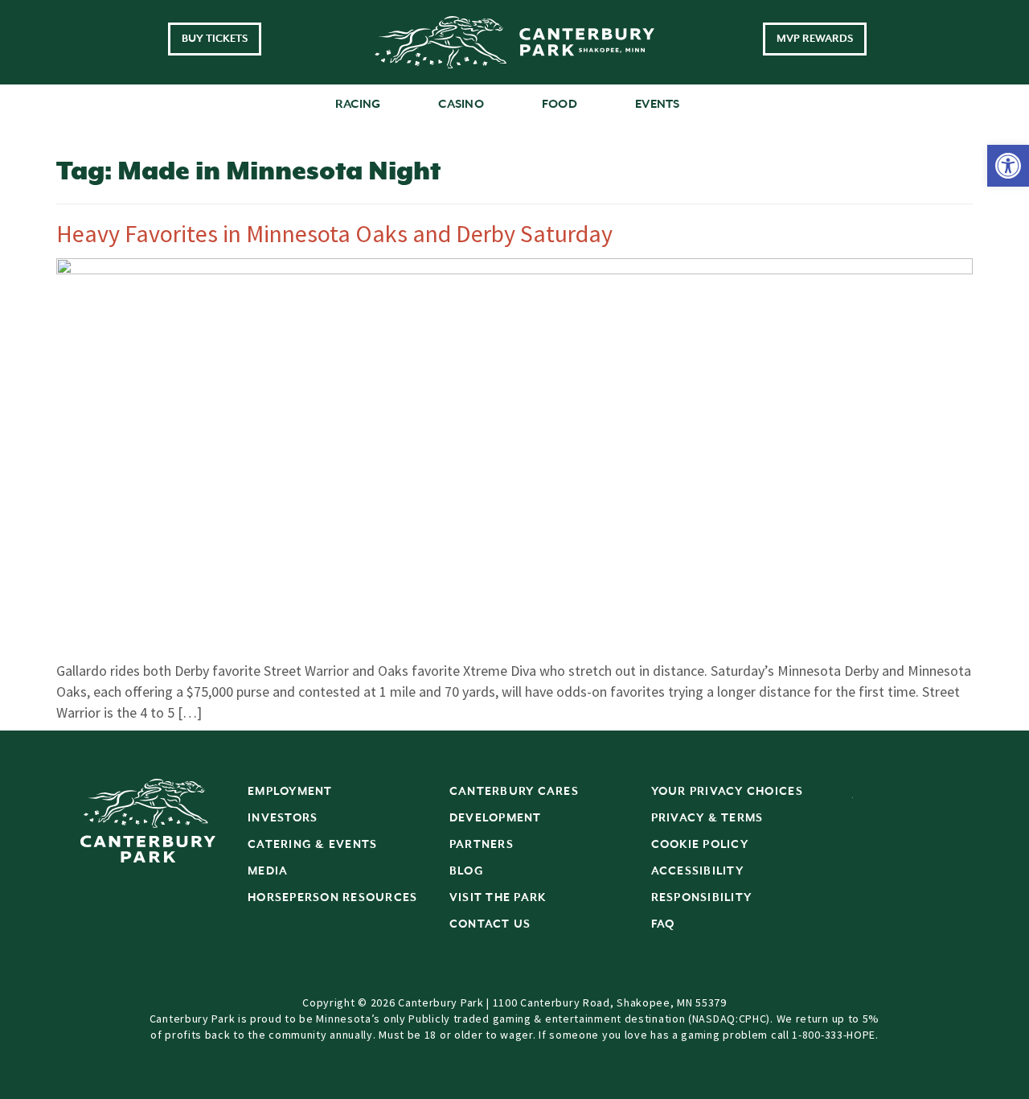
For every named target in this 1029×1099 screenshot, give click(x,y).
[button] (1008, 166)
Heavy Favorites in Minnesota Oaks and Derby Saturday (334, 233)
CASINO (461, 104)
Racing (358, 104)
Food (559, 104)
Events (657, 104)
